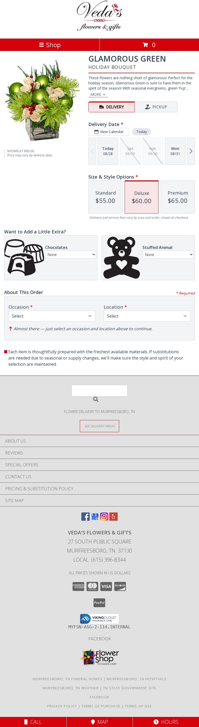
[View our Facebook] (85, 519)
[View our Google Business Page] (95, 519)
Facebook (99, 639)
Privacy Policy (62, 706)
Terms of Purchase (100, 706)
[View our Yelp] (113, 519)
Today (141, 131)
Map (101, 721)
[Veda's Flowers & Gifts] (99, 30)
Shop (53, 44)
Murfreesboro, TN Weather (71, 688)
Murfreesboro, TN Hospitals (136, 679)
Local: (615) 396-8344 (99, 559)
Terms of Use (138, 706)
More (95, 94)
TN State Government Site (129, 688)
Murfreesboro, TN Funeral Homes (67, 679)
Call (35, 721)
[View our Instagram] (104, 519)
